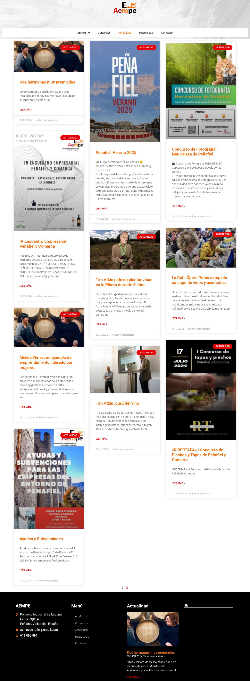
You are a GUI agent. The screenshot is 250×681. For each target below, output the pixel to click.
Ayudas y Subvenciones (41, 538)
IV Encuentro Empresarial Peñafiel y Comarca (43, 244)
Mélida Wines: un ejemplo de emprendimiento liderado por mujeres (46, 362)
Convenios (104, 32)
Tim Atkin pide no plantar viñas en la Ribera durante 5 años (124, 282)
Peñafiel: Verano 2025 (116, 152)
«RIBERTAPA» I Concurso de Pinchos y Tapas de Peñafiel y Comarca (199, 455)
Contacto (167, 32)
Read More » (133, 677)
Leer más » (26, 109)
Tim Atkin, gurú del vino (117, 403)
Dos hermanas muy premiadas (47, 82)
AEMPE (81, 32)
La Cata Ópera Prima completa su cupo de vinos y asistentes (199, 280)
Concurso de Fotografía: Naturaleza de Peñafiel (194, 151)
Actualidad (124, 32)
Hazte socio (146, 32)
